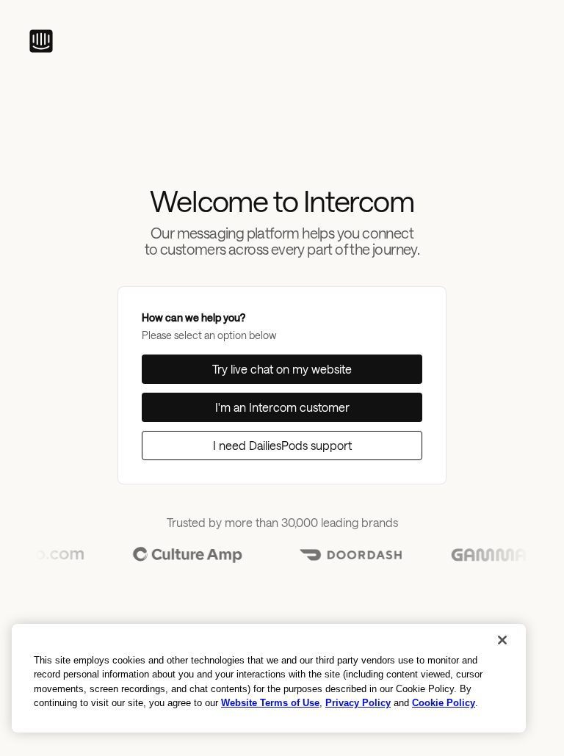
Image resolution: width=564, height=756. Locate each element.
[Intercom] (41, 41)
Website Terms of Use (270, 702)
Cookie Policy (443, 702)
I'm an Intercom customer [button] (282, 407)
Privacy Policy (358, 702)
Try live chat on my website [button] (282, 369)
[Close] (502, 640)
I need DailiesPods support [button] (282, 445)
